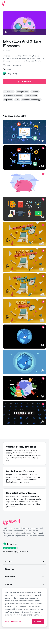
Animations (8, 91)
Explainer (8, 99)
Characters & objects (13, 95)
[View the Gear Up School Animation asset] (24, 260)
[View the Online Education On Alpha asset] (24, 157)
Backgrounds (22, 91)
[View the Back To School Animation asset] (24, 311)
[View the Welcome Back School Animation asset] (24, 234)
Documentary (31, 95)
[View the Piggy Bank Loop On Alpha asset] (24, 183)
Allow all (37, 621)
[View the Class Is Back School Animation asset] (24, 285)
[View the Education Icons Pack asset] (24, 208)
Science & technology (31, 99)
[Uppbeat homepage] (3, 3)
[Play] (6, 32)
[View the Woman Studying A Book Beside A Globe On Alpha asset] (24, 388)
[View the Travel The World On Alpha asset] (24, 336)
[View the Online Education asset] (24, 132)
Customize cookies (13, 621)
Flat (17, 99)
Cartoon (35, 91)
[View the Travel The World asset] (24, 362)
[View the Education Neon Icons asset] (24, 413)
